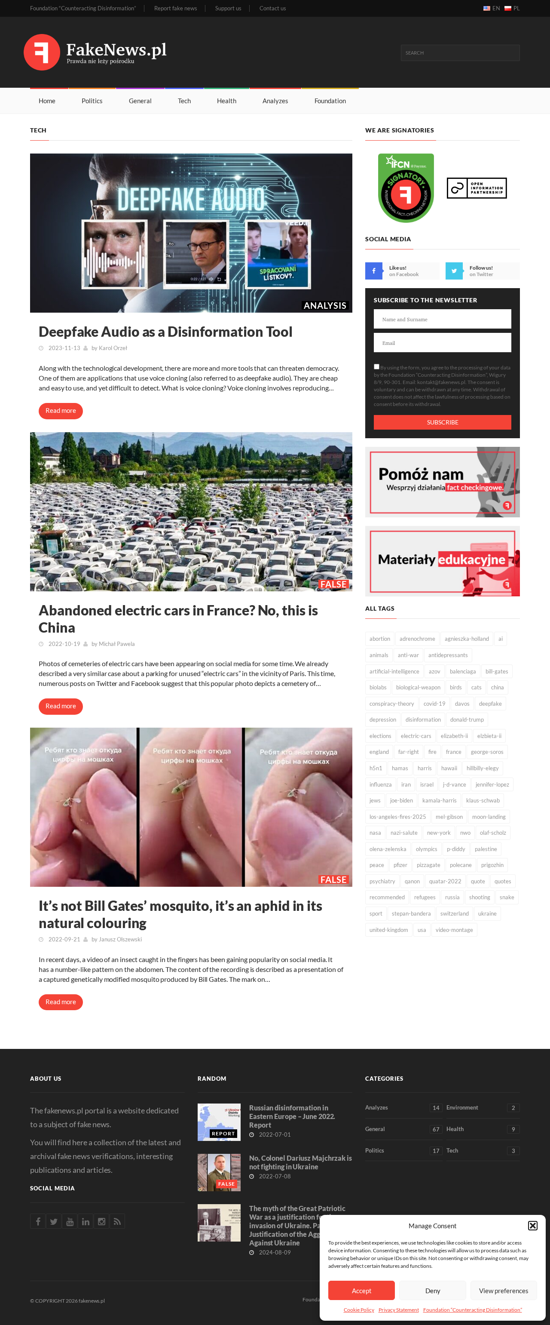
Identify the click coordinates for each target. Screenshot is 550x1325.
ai (500, 638)
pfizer (400, 864)
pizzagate (428, 864)
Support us (228, 8)
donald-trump (467, 719)
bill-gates (497, 671)
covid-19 (435, 703)
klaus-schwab (483, 800)
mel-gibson (449, 816)
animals (379, 655)
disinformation (423, 719)
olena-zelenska (388, 848)
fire (432, 751)
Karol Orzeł (113, 347)
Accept (362, 1290)
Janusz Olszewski (120, 939)
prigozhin (492, 864)
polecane (461, 864)
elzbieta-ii (489, 735)
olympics (426, 848)
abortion (380, 638)
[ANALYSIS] (191, 232)
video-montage (454, 929)
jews (375, 800)
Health (226, 101)
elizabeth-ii (454, 735)
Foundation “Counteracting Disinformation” (472, 1310)
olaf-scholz (493, 832)
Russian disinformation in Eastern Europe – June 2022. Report (292, 1116)
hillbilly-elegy (483, 768)
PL (516, 8)
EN (496, 8)
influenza (381, 784)
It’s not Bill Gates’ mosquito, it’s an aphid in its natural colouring (180, 914)
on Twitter (481, 274)
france (453, 751)
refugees (425, 897)
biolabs (378, 687)
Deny (432, 1290)
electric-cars (416, 735)
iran (406, 784)
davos (462, 703)
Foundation (330, 101)
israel (427, 784)
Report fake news (175, 8)
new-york (439, 832)
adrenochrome (417, 638)
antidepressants (448, 655)
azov (434, 671)
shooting (479, 897)
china (497, 687)
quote (478, 881)
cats (476, 687)
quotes (503, 881)
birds (456, 687)
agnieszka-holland (467, 638)
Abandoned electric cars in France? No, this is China (178, 619)
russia (452, 897)
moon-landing (489, 816)
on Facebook (404, 274)
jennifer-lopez (492, 784)
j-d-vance (454, 784)
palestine (486, 848)
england (379, 751)
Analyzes (275, 101)
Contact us (273, 8)
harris (425, 768)
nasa (375, 832)
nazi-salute (404, 832)
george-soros (487, 751)
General (140, 101)
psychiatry (382, 881)
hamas (400, 768)
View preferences (504, 1290)
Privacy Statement (399, 1310)
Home (47, 101)
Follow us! (481, 267)
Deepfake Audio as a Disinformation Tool (166, 331)
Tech (184, 101)
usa (422, 929)
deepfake (490, 703)
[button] (533, 1225)
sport (376, 913)
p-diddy (456, 848)
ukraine (487, 913)
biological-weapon (418, 687)
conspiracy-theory (392, 703)
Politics (92, 101)
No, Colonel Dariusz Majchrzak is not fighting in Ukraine (300, 1162)
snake (507, 897)
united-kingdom (389, 929)
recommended (387, 897)
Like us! (397, 267)
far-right (408, 751)
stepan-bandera (411, 913)
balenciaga (463, 671)
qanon (412, 881)
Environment (480, 1107)
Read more (61, 410)
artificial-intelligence (394, 671)
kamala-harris (439, 800)
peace (377, 864)
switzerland (454, 913)
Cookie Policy (359, 1310)
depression (383, 719)
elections (380, 735)
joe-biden (401, 800)
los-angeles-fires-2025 (398, 816)
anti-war (408, 655)
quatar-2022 (445, 881)
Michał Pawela (117, 643)
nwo (465, 832)
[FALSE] (191, 511)
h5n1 (376, 768)
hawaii (449, 768)
